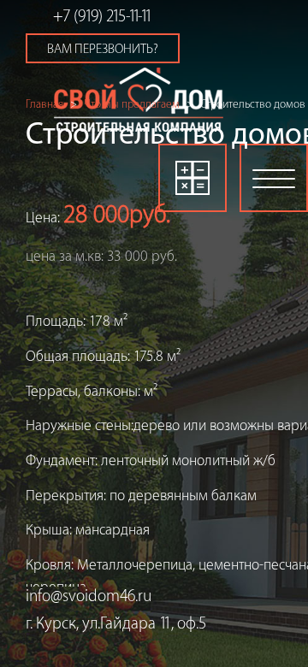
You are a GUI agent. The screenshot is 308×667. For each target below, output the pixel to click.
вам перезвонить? (102, 49)
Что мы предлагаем (132, 103)
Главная (44, 103)
